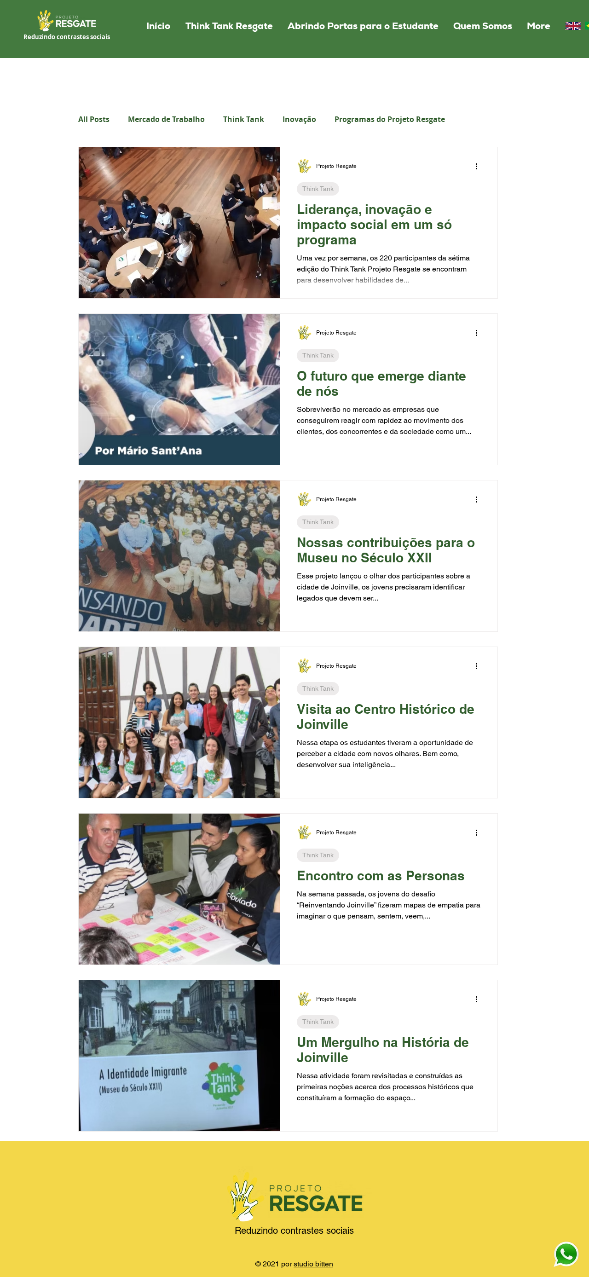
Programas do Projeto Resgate (390, 119)
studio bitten (313, 1264)
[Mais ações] (479, 166)
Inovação (299, 119)
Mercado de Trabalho (166, 119)
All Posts (94, 119)
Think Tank (243, 119)
